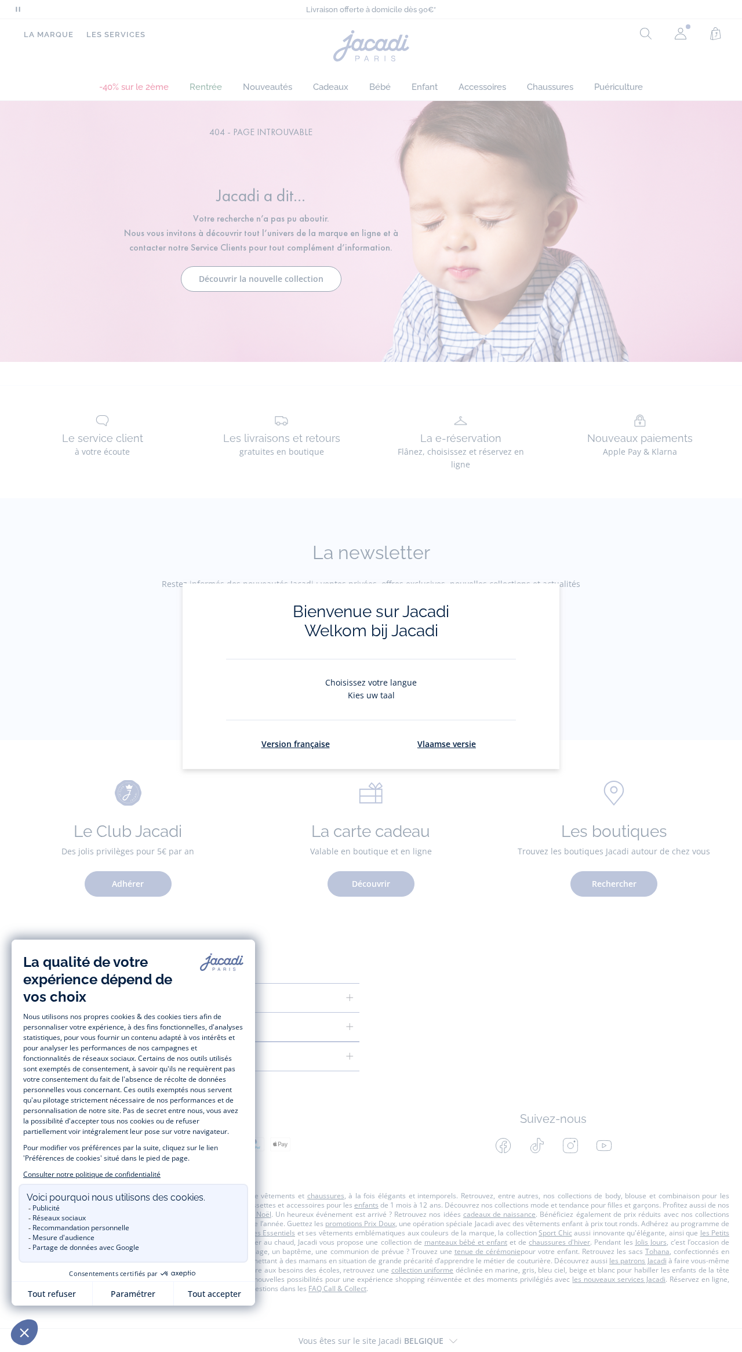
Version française (295, 743)
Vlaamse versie (446, 743)
